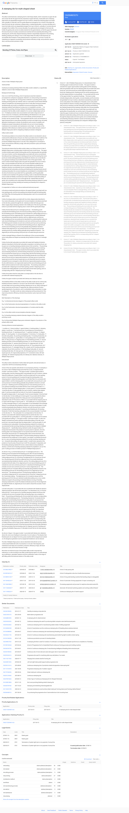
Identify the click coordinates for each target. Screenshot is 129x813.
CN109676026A (7, 645)
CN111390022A (7, 591)
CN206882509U (7, 618)
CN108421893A (7, 569)
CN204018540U (7, 611)
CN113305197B (7, 689)
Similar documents (87, 68)
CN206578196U (7, 685)
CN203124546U (7, 675)
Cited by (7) (71, 68)
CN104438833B (7, 631)
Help (86, 810)
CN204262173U (7, 635)
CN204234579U (7, 648)
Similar (92, 22)
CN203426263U (7, 621)
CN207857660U (7, 679)
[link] (6, 765)
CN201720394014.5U (8, 709)
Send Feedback (51, 810)
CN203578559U (7, 652)
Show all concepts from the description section (16, 799)
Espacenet (76, 72)
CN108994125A (7, 577)
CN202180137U (7, 614)
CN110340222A (7, 580)
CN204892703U (7, 641)
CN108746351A (7, 573)
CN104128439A (7, 638)
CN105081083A (7, 682)
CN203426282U (7, 624)
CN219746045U (7, 672)
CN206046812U (7, 692)
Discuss (90, 72)
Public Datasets (62, 810)
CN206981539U (7, 662)
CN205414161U (7, 665)
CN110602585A (7, 584)
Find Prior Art (83, 22)
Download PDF (71, 22)
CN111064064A (7, 588)
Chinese (77, 26)
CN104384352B (7, 628)
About (43, 810)
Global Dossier (83, 72)
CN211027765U (7, 658)
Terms (71, 810)
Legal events (78, 68)
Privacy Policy (79, 810)
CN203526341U (7, 655)
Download (89, 759)
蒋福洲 (72, 29)
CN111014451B (7, 668)
